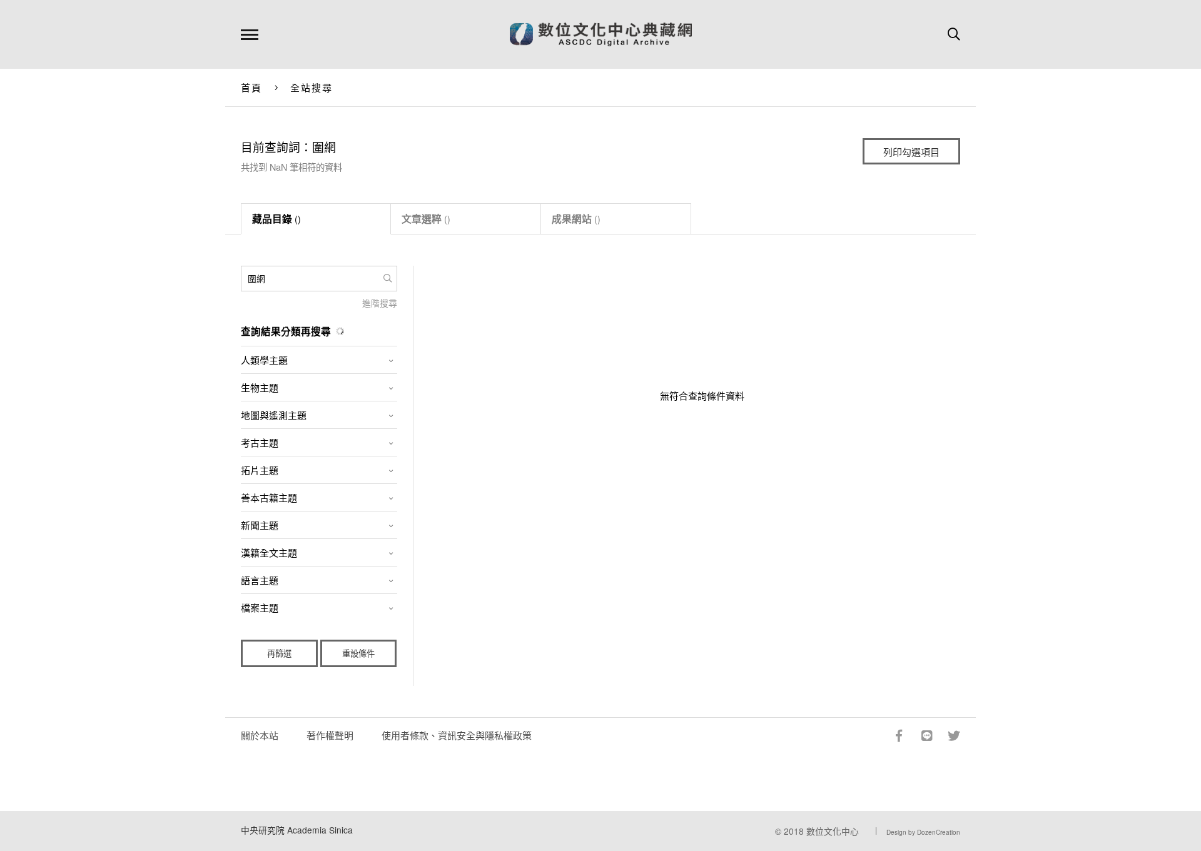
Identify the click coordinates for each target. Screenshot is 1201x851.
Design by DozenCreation (923, 832)
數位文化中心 (832, 831)
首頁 (252, 87)
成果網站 (576, 218)
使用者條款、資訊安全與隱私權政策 (457, 735)
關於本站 (259, 735)
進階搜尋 (379, 302)
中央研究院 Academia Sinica (297, 829)
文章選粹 (426, 218)
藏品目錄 (276, 218)
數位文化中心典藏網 (601, 34)
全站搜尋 (311, 87)
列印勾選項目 (911, 151)
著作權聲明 (330, 735)
